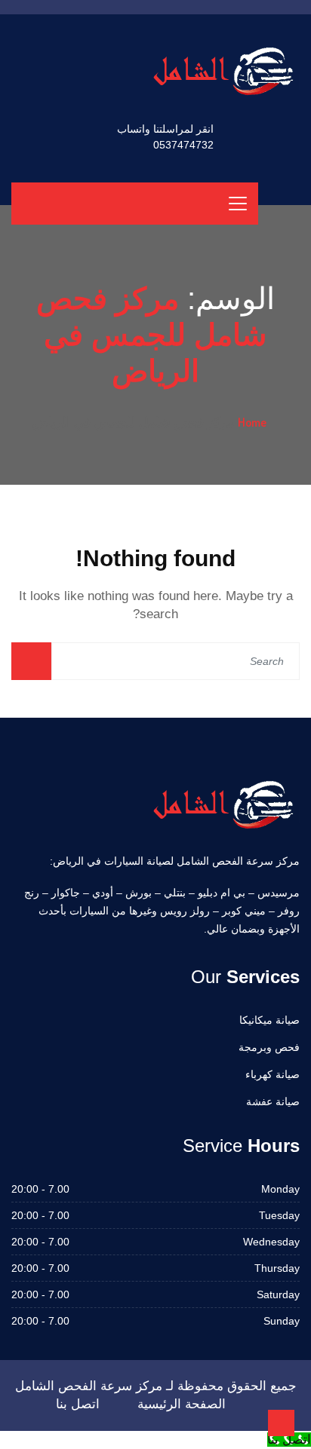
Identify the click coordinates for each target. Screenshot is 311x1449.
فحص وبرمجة (269, 1047)
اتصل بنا (78, 1404)
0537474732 (183, 145)
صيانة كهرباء (272, 1074)
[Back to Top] (281, 1423)
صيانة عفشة (273, 1101)
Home (252, 422)
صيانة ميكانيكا (269, 1020)
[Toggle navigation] (237, 203)
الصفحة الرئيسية (181, 1404)
